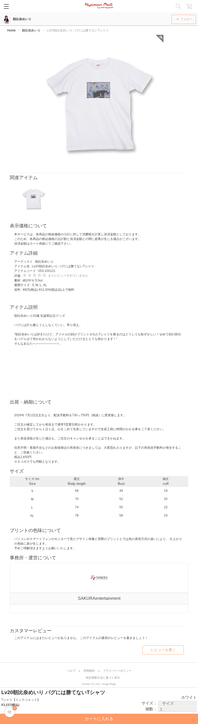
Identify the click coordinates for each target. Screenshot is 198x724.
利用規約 (89, 670)
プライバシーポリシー (117, 670)
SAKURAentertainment (99, 598)
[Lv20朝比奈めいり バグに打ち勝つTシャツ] (33, 198)
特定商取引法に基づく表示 (103, 677)
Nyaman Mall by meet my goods (99, 6)
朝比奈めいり (22, 19)
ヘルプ (71, 670)
